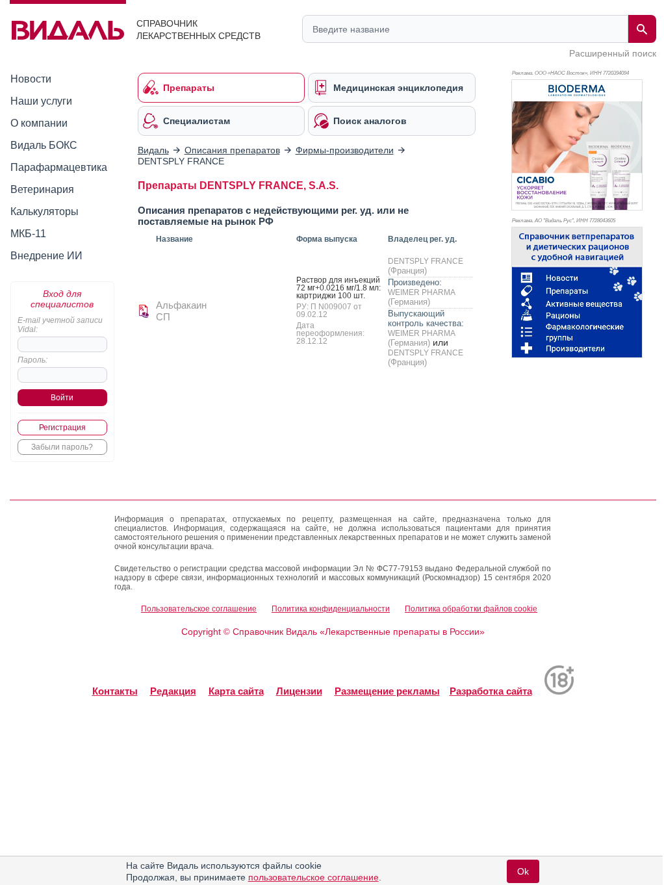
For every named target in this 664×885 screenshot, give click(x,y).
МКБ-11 (28, 233)
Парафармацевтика (58, 167)
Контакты (115, 691)
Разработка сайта (491, 691)
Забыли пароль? (62, 447)
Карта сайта (236, 691)
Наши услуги (41, 101)
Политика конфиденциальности (331, 608)
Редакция (173, 691)
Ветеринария (42, 189)
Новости (30, 78)
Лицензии (299, 691)
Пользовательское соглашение (199, 608)
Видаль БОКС (43, 145)
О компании (39, 123)
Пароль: (32, 360)
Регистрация (62, 427)
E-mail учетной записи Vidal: (60, 325)
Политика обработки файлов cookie (471, 608)
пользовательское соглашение (313, 877)
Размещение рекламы (387, 691)
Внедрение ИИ (46, 255)
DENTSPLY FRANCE (425, 261)
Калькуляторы (44, 211)
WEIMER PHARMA (421, 292)
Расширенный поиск (612, 53)
